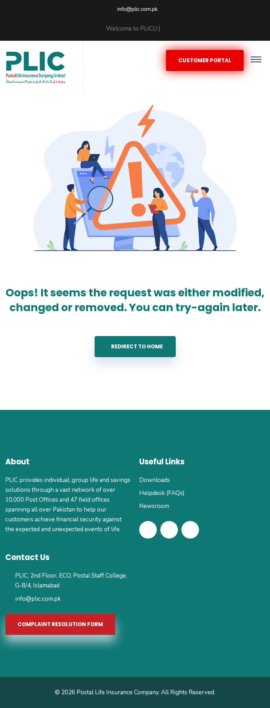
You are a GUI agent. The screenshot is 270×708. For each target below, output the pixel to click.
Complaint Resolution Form (60, 624)
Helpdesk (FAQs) (162, 493)
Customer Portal (204, 60)
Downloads (154, 480)
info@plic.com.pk (137, 9)
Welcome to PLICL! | (125, 29)
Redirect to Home (137, 346)
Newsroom (154, 506)
